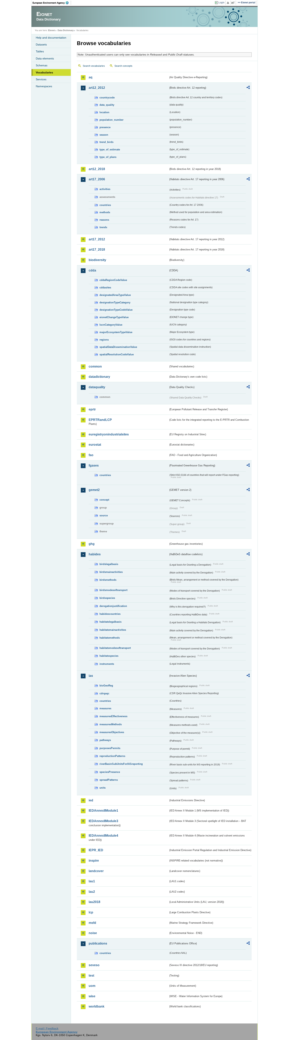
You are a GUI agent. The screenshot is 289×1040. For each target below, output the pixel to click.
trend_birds (106, 142)
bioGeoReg (106, 685)
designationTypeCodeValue (116, 309)
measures (105, 708)
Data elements (45, 58)
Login (221, 2)
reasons (104, 219)
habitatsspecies (108, 655)
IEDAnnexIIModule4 (103, 835)
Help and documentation (51, 37)
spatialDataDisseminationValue (118, 346)
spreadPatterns (108, 779)
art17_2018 (97, 249)
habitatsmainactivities (112, 629)
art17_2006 (97, 179)
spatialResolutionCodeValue (116, 354)
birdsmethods (107, 579)
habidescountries (110, 613)
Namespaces (44, 86)
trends (103, 227)
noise (93, 933)
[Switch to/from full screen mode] (233, 3)
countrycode (107, 97)
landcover (96, 871)
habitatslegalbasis (110, 621)
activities (104, 189)
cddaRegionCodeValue (113, 280)
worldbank (96, 1006)
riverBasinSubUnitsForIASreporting (121, 763)
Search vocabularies (94, 66)
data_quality (106, 104)
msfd (92, 922)
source (103, 515)
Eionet (51, 30)
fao (91, 455)
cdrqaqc (104, 693)
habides (95, 554)
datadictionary (99, 376)
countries (105, 205)
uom (92, 985)
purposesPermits (109, 748)
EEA (52, 3)
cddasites (105, 287)
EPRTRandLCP (100, 419)
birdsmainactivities (111, 571)
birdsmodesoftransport (113, 590)
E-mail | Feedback (47, 1028)
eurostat (95, 444)
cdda (92, 270)
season (103, 134)
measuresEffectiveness (113, 716)
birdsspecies (107, 597)
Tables (40, 51)
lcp (91, 912)
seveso (94, 965)
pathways (105, 740)
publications (98, 943)
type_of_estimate (109, 149)
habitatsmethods (109, 637)
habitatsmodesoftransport (115, 647)
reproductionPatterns (112, 756)
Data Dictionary (66, 30)
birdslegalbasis (108, 564)
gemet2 (94, 490)
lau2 (92, 891)
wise (92, 996)
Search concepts (123, 66)
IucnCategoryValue (110, 324)
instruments (106, 663)
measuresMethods (110, 724)
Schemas (41, 65)
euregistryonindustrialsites (109, 434)
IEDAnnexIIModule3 (103, 821)
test (91, 975)
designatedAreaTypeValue (115, 295)
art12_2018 (97, 169)
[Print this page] (228, 3)
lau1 (92, 881)
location (104, 112)
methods (104, 212)
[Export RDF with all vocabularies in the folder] (248, 88)
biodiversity (97, 260)
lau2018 (94, 902)
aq (90, 77)
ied (91, 800)
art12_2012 (97, 87)
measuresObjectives (111, 732)
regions (104, 339)
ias (91, 675)
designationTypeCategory (114, 302)
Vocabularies (44, 72)
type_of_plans (107, 157)
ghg (92, 543)
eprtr (92, 409)
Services (41, 79)
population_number (111, 119)
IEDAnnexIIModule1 (103, 810)
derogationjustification (113, 606)
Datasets (41, 44)
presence (104, 127)
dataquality (97, 387)
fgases (94, 465)
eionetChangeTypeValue (114, 317)
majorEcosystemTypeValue (115, 332)
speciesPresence (109, 772)
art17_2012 (97, 239)
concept (104, 499)
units (102, 787)
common (95, 366)
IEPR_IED (96, 850)
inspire (94, 860)
